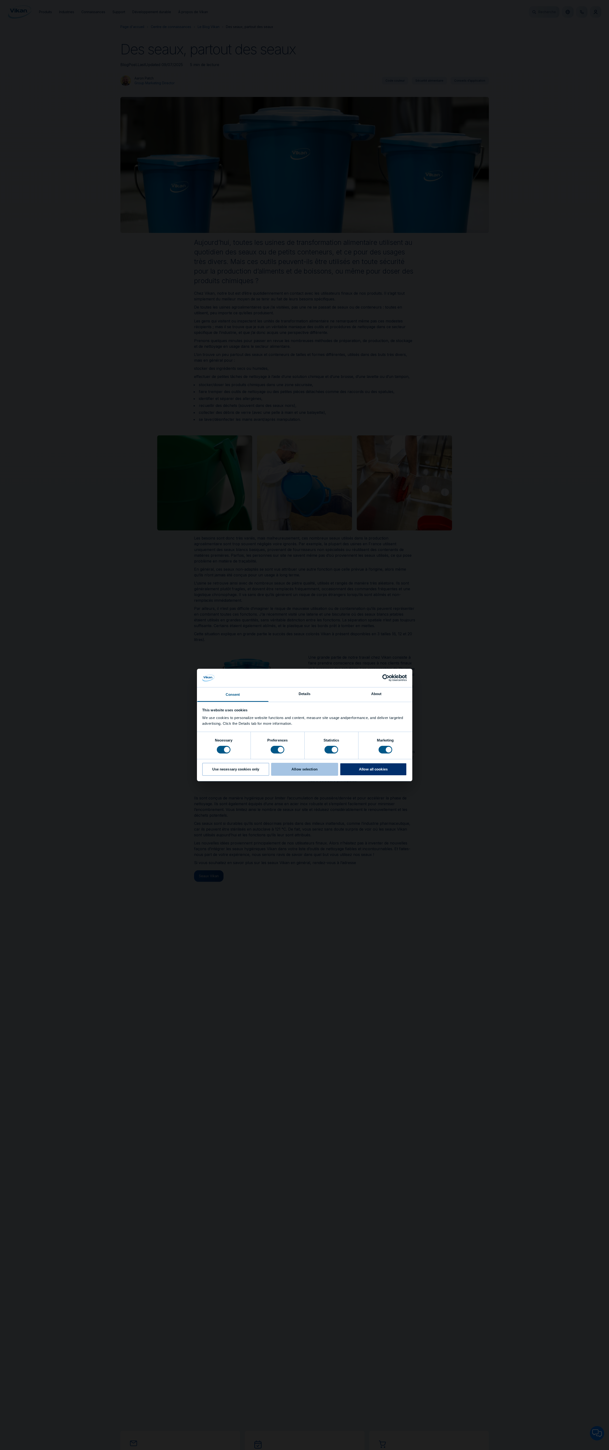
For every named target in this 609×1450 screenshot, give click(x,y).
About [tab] (376, 694)
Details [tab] (304, 694)
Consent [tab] (233, 694)
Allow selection (304, 769)
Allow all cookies (373, 769)
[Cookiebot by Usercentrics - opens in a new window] (386, 677)
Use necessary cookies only (235, 769)
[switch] (277, 749)
